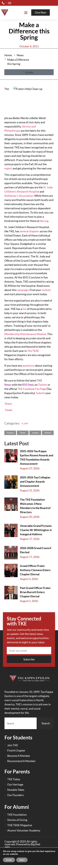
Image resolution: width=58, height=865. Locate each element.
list (24, 309)
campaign (23, 290)
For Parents (17, 771)
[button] (26, 12)
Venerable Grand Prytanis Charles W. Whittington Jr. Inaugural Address (36, 530)
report (8, 168)
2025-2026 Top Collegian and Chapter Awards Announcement (35, 481)
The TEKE (33, 350)
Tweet (8, 410)
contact (46, 290)
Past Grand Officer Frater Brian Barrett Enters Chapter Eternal (35, 592)
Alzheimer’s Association (18, 195)
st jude (24, 423)
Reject (21, 860)
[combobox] (20, 723)
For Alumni (16, 807)
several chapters (29, 231)
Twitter (42, 384)
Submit (40, 393)
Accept (9, 860)
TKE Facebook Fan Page (31, 388)
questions (28, 365)
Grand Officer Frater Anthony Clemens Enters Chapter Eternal (35, 570)
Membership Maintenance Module (25, 334)
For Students (18, 737)
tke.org (44, 220)
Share (8, 403)
